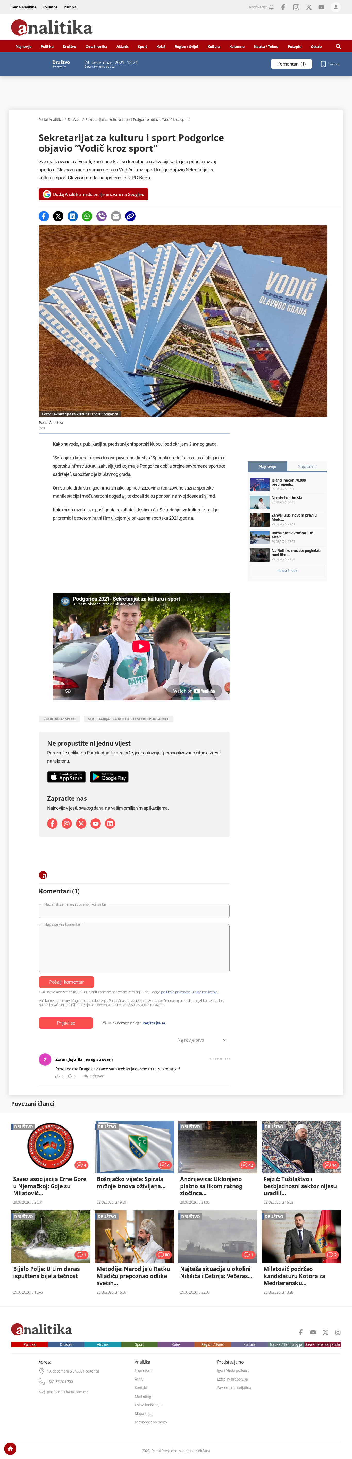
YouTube (321, 7)
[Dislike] (70, 1076)
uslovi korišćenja (205, 992)
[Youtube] (95, 823)
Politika (47, 46)
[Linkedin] (73, 216)
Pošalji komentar (66, 982)
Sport (142, 46)
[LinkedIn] (110, 823)
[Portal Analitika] (52, 27)
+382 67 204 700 (60, 1381)
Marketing (143, 1396)
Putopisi (70, 7)
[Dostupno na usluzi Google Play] (109, 777)
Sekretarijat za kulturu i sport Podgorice (128, 718)
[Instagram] (67, 823)
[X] (81, 823)
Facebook (283, 7)
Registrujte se (154, 1023)
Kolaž (160, 46)
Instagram (296, 7)
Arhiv (139, 1379)
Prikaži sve (287, 571)
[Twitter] (58, 216)
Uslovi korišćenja (148, 1405)
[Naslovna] (10, 1449)
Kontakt (141, 1387)
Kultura (214, 46)
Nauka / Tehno (266, 46)
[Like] (57, 1076)
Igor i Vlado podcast (233, 1370)
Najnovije (23, 46)
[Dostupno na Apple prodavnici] (66, 777)
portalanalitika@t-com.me (67, 1392)
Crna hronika (96, 46)
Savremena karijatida (322, 1344)
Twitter (309, 7)
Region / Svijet (186, 46)
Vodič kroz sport (59, 718)
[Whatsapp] (87, 216)
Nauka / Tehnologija (286, 1344)
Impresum (143, 1370)
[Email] (116, 216)
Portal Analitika (51, 119)
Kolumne (49, 7)
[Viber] (101, 216)
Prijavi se (66, 1023)
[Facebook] (44, 216)
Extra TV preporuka (232, 1379)
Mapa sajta (144, 1413)
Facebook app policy (151, 1422)
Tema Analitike (23, 7)
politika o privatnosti (175, 992)
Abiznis (122, 46)
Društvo (69, 46)
